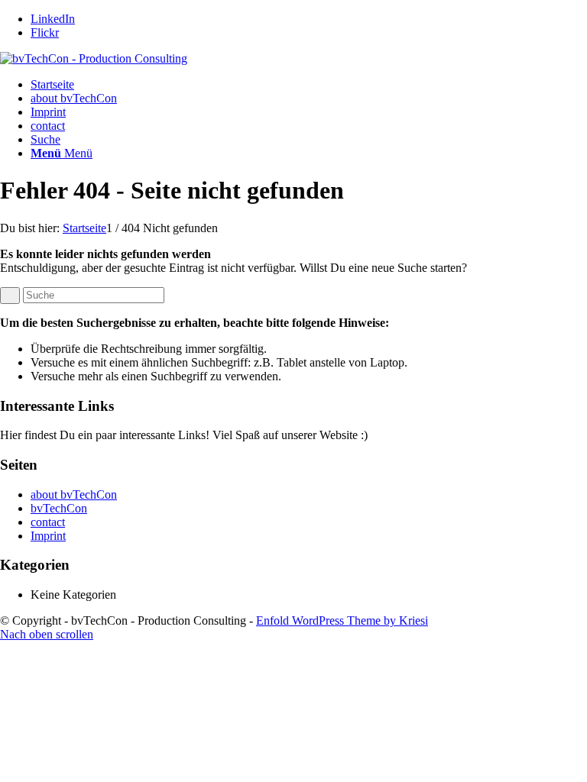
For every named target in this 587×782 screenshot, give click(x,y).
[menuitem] (309, 140)
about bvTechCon (74, 98)
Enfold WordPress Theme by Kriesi (342, 620)
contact (48, 125)
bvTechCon (59, 508)
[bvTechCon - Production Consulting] (93, 58)
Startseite (52, 84)
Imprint (48, 111)
